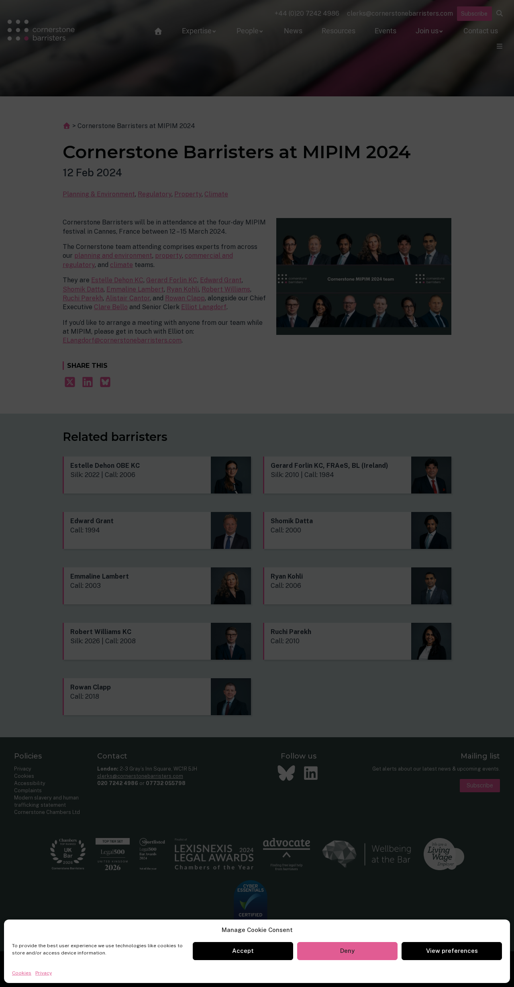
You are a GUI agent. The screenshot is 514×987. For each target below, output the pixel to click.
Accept (243, 950)
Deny (347, 950)
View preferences (452, 950)
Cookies (21, 973)
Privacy (43, 973)
